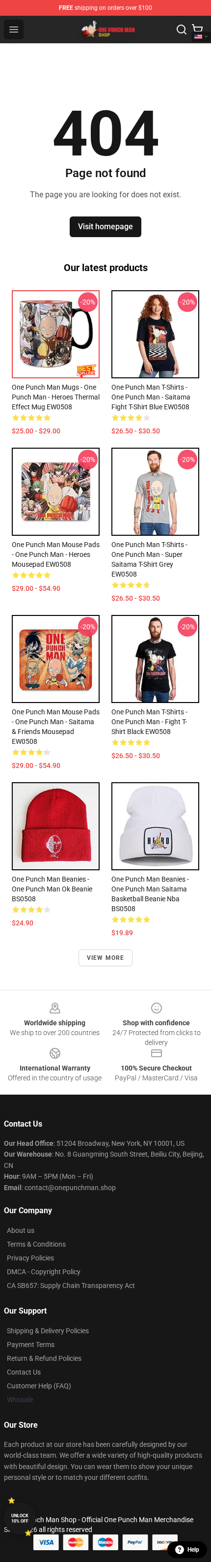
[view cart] (197, 29)
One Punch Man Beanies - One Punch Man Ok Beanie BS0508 (52, 889)
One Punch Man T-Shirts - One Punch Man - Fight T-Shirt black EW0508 (149, 721)
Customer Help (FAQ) (39, 1386)
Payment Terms (30, 1344)
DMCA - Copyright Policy (43, 1272)
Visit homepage (105, 226)
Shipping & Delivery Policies (48, 1331)
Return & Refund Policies (44, 1358)
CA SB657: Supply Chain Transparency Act (71, 1285)
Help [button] (193, 1549)
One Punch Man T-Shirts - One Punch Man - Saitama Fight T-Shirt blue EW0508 (150, 397)
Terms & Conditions (36, 1244)
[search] (181, 29)
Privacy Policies (30, 1258)
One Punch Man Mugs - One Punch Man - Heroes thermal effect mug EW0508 (56, 397)
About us (20, 1230)
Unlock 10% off (19, 1518)
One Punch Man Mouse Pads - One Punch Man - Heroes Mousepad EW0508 (56, 554)
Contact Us (24, 1372)
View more (106, 957)
